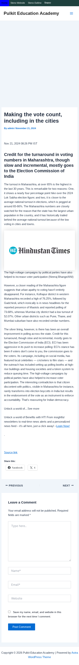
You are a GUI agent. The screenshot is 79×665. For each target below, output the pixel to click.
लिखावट (47, 3)
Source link (10, 452)
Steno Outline (35, 3)
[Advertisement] (39, 62)
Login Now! (63, 426)
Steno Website (17, 3)
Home (4, 3)
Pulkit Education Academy (31, 13)
